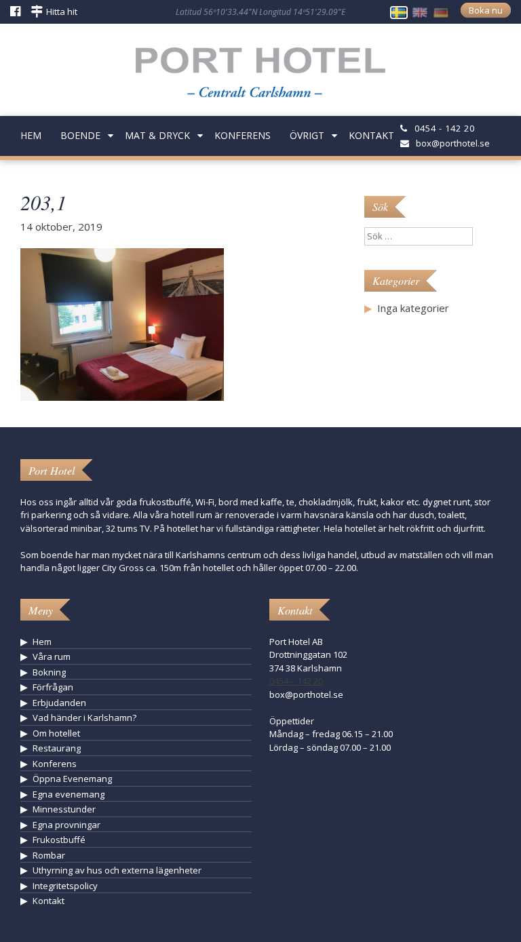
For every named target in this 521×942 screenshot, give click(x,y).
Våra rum (52, 656)
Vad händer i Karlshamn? (84, 717)
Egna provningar (66, 825)
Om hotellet (56, 733)
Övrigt (307, 135)
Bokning (49, 672)
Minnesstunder (64, 809)
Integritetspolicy (65, 886)
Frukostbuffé (59, 839)
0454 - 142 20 (444, 128)
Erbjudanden (59, 702)
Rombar (49, 855)
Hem (30, 135)
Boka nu (486, 10)
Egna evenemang (68, 794)
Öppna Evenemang (72, 778)
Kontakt (371, 135)
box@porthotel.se (453, 143)
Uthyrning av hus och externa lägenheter (117, 870)
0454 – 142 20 (296, 681)
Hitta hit (61, 11)
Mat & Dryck (157, 135)
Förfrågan (53, 687)
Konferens (242, 135)
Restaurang (57, 748)
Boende (80, 135)
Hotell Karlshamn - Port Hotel (260, 77)
